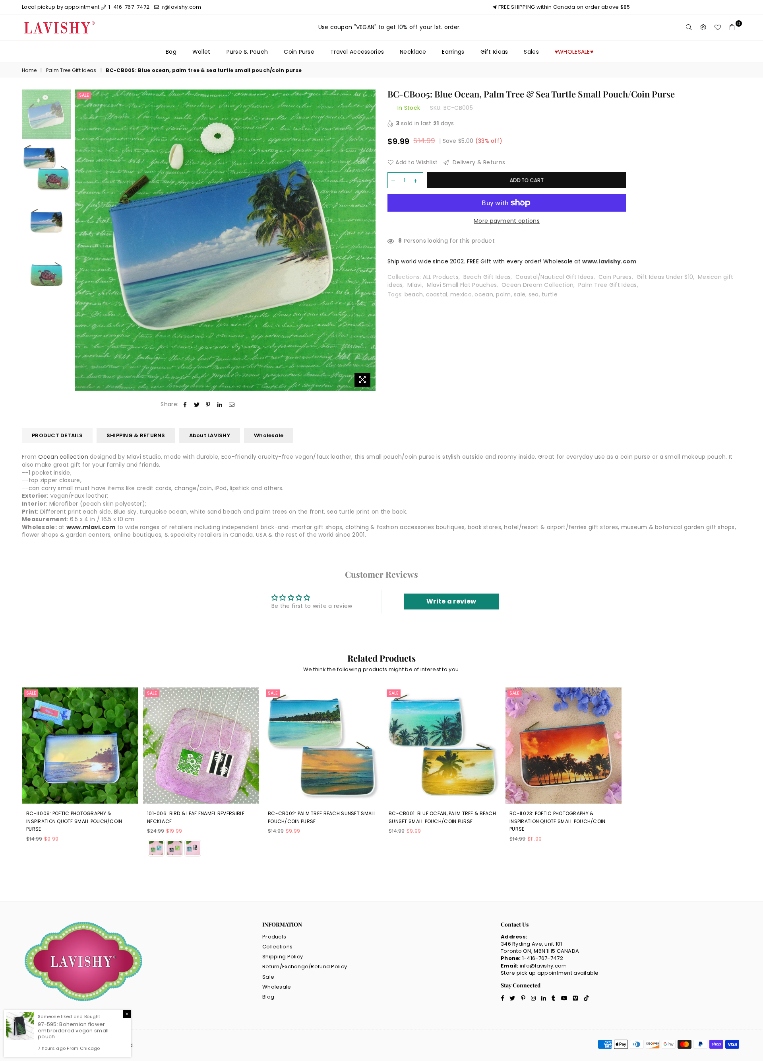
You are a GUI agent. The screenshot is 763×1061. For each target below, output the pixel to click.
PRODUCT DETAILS (57, 435)
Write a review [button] (451, 601)
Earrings (453, 52)
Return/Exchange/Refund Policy (304, 966)
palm (503, 294)
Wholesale (268, 435)
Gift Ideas (494, 52)
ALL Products (441, 277)
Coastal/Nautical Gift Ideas (554, 277)
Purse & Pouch (247, 52)
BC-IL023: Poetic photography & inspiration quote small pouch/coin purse (557, 821)
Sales (531, 52)
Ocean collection (63, 457)
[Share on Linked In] (220, 405)
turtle (550, 294)
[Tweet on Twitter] (197, 405)
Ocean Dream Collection (537, 285)
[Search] (689, 27)
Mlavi (414, 285)
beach (414, 294)
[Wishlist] (718, 27)
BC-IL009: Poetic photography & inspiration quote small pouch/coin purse (74, 821)
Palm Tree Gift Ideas (71, 70)
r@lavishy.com (181, 7)
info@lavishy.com (543, 966)
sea (534, 294)
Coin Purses (615, 277)
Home (29, 70)
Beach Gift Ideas (487, 277)
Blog (268, 997)
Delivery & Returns (478, 162)
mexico (461, 294)
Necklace (413, 52)
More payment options (507, 221)
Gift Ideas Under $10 (665, 277)
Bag (171, 52)
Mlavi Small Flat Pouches (462, 285)
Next (369, 240)
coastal (436, 294)
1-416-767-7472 (128, 7)
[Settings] (703, 27)
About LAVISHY (209, 435)
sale (519, 294)
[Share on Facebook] (185, 405)
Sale (84, 95)
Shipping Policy (282, 956)
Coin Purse (299, 52)
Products (274, 936)
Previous (82, 240)
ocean (483, 294)
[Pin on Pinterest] (208, 405)
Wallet (201, 52)
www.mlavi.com (91, 527)
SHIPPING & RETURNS (136, 435)
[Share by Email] (232, 405)
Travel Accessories (357, 52)
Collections (277, 946)
